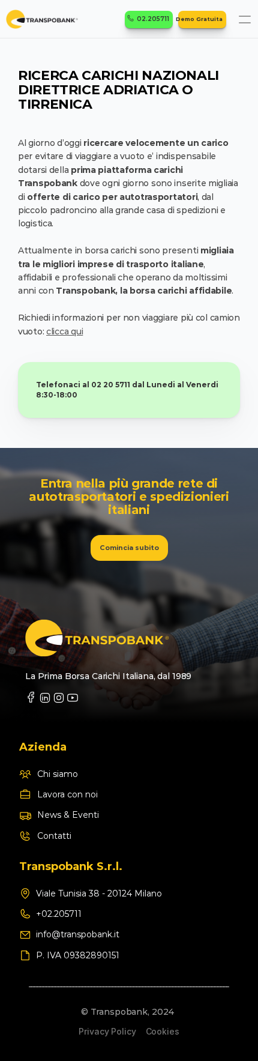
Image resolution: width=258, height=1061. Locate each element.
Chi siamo (57, 774)
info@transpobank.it (77, 934)
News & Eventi (68, 814)
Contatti (54, 835)
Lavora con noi (67, 794)
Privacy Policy (107, 1031)
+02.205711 (60, 913)
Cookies (162, 1031)
